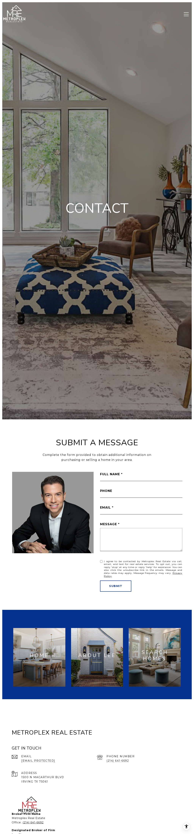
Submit (115, 586)
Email (105, 507)
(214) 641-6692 (117, 760)
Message (108, 524)
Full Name (110, 474)
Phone (106, 491)
